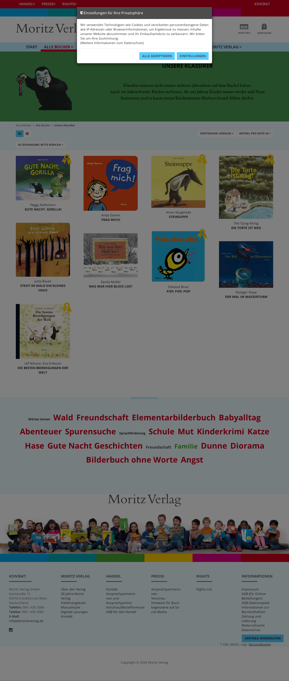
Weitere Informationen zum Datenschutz (112, 43)
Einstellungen (193, 56)
